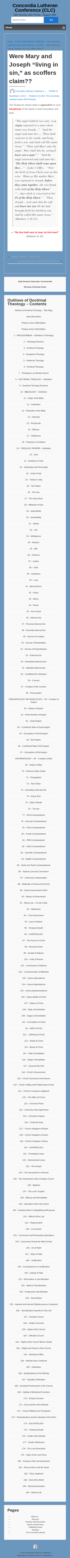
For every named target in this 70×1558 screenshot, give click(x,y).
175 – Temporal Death (33, 1430)
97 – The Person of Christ (33, 940)
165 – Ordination (33, 1367)
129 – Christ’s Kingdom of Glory (34, 1141)
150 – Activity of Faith (33, 1273)
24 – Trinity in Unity (33, 480)
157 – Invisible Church (34, 1317)
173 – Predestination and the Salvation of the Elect (33, 1417)
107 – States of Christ (33, 1003)
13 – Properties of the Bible (34, 411)
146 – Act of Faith (33, 1248)
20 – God (34, 455)
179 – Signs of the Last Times (34, 1455)
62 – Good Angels (34, 721)
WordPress (48, 1555)
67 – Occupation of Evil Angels (33, 752)
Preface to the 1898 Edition (34, 323)
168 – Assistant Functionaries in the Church (33, 1386)
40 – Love (33, 580)
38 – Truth (33, 567)
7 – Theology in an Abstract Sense (34, 373)
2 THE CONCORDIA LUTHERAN (29, 42)
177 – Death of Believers (34, 1442)
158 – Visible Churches (33, 1323)
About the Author (33, 317)
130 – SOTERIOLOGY (33, 1147)
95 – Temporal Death (33, 928)
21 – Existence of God (33, 461)
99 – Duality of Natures (34, 953)
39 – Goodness (33, 574)
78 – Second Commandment (33, 821)
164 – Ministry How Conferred (34, 1361)
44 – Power (34, 605)
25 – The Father (34, 486)
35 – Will (33, 549)
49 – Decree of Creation (33, 636)
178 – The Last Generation (33, 1449)
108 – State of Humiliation (33, 1009)
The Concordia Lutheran (35, 1532)
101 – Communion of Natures (34, 966)
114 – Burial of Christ (33, 1047)
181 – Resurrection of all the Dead (34, 1467)
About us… (35, 1516)
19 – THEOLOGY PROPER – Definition (33, 448)
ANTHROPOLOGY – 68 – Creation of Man (33, 759)
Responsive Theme (25, 1555)
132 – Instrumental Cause (33, 1160)
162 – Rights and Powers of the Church (33, 1348)
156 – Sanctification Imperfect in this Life (33, 1311)
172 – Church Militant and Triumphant (33, 1411)
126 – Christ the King (33, 1122)
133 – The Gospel (34, 1166)
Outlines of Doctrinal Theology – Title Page (34, 310)
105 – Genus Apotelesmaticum (33, 991)
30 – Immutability (33, 517)
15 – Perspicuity (34, 423)
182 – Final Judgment (33, 1474)
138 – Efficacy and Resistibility (33, 1198)
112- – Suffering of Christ (34, 1035)
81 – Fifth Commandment (33, 840)
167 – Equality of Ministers (33, 1380)
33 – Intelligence (33, 536)
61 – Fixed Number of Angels (33, 715)
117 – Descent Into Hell (33, 1066)
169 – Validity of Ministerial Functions (33, 1392)
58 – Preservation (34, 693)
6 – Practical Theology (33, 367)
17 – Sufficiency (34, 436)
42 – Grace (34, 593)
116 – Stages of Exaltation (33, 1060)
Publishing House (35, 1527)
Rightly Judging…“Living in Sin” (26, 256)
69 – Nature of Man (33, 765)
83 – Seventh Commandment (34, 853)
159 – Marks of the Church (33, 1329)
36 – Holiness (34, 555)
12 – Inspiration (34, 404)
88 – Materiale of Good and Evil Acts (34, 884)
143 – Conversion (34, 1229)
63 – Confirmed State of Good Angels (33, 727)
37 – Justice (33, 561)
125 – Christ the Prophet (33, 1116)
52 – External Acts (34, 655)
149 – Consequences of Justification (34, 1267)
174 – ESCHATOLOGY (34, 1423)
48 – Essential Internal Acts (34, 630)
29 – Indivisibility (33, 511)
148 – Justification (34, 1260)
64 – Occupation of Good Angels (33, 733)
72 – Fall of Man (34, 784)
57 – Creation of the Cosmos (33, 687)
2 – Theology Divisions (34, 342)
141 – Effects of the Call (33, 1216)
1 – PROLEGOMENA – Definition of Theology (34, 335)
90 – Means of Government (34, 897)
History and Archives (35, 1525)
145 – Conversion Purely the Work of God (33, 1242)
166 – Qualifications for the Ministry (33, 1373)
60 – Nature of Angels (33, 708)
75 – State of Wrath (33, 802)
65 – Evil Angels (34, 740)
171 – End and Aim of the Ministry (33, 1405)
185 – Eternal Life (34, 1492)
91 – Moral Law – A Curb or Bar (33, 903)
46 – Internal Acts (33, 618)
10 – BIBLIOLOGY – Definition (33, 392)
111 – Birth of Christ (33, 1028)
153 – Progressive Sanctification (33, 1292)
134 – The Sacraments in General (34, 1173)
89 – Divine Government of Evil (33, 890)
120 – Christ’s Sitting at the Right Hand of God (33, 1085)
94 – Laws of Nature (33, 922)
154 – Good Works (33, 1298)
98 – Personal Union (34, 947)
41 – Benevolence (34, 586)
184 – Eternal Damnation (34, 1486)
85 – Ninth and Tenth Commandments (33, 865)
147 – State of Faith (33, 1254)
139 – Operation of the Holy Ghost (34, 1204)
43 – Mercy (34, 599)
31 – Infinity (34, 524)
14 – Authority (34, 417)
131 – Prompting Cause (33, 1154)
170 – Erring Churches (34, 1398)
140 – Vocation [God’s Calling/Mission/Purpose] (34, 1210)
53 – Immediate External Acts (33, 662)
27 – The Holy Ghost (34, 498)
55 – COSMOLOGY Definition (34, 674)
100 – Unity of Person (33, 959)
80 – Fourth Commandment (33, 834)
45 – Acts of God (34, 611)
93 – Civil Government (33, 915)
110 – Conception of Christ (33, 1022)
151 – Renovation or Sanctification (33, 1279)
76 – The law (33, 809)
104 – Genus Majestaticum (33, 984)
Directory (35, 1519)
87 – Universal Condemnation (33, 878)
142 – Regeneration (33, 1223)
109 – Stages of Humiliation (33, 1016)
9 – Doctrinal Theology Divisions (33, 386)
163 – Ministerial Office (34, 1354)
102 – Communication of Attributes (34, 972)
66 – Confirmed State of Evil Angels (33, 746)
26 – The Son (34, 492)
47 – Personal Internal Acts (33, 624)
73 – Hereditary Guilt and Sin (33, 790)
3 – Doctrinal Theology (34, 348)
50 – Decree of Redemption (33, 643)
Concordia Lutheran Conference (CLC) (35, 8)
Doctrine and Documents (35, 1522)
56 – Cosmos (34, 680)
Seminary (35, 1530)
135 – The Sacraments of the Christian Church (33, 1179)
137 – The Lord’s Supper (34, 1191)
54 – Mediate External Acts (33, 668)
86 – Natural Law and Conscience (34, 871)
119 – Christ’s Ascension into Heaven (33, 1078)
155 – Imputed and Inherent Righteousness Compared (34, 1304)
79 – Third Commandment (33, 828)
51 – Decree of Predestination (34, 649)
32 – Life (33, 530)
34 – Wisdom (33, 542)
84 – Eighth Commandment (33, 859)
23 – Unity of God (33, 473)
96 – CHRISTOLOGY (33, 934)
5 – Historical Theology (33, 360)
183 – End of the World (34, 1480)
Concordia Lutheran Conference (38, 1553)
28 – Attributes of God (33, 505)
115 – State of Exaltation (33, 1053)
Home (10, 42)
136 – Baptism (33, 1185)
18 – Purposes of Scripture (33, 442)
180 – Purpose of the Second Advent (34, 1461)
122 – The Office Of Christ (33, 1097)
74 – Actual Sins (34, 796)
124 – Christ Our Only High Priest (33, 1110)
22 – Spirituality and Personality (34, 467)
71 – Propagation (33, 777)
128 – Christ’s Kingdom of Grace (33, 1135)
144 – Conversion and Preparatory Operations (33, 1235)
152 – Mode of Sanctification (33, 1285)
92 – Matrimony (34, 909)
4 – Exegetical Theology (33, 354)
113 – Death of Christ (33, 1041)
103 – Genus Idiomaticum (33, 978)
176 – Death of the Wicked (33, 1436)
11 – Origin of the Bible (34, 398)
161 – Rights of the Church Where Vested (33, 1342)
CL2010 (40, 45)
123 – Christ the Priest (33, 1104)
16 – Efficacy (33, 429)
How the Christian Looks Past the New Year (38, 261)
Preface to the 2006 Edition (34, 329)
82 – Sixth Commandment (33, 846)
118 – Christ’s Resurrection (34, 1072)
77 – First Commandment (33, 815)
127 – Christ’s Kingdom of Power (33, 1129)
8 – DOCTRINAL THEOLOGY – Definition (33, 379)
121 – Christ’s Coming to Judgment (33, 1091)
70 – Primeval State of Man (34, 771)
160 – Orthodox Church (33, 1336)
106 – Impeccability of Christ (33, 997)
